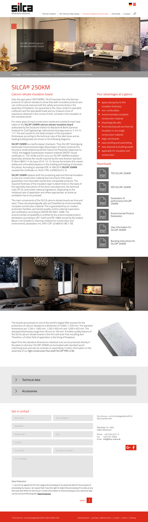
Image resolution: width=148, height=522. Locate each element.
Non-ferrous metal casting (69, 13)
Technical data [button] (31, 379)
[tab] (74, 379)
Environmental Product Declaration (122, 214)
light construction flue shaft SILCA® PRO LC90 (51, 351)
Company (127, 13)
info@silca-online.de (111, 439)
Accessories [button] (29, 391)
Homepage (16, 74)
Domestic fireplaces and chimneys (95, 13)
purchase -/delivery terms (101, 517)
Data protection (83, 517)
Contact (116, 517)
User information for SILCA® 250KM (121, 228)
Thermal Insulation (49, 13)
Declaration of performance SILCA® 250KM (121, 200)
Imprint (124, 517)
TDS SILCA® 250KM (121, 173)
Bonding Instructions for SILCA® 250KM (123, 242)
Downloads (116, 13)
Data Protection (19, 481)
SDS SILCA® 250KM (121, 187)
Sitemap (133, 517)
